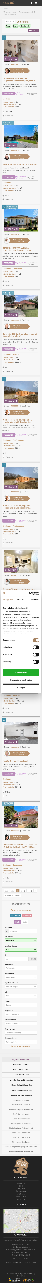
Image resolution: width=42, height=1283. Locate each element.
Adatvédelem (21, 1197)
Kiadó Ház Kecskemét (21, 1114)
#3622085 (15, 492)
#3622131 (15, 64)
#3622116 (15, 150)
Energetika (21, 1189)
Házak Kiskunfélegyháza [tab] (21, 1085)
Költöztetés (21, 1194)
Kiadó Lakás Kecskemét (21, 1133)
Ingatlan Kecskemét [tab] (21, 1059)
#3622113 (15, 234)
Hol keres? (9, 936)
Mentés (34, 30)
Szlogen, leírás (10, 1038)
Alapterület (9, 1010)
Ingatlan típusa (11, 946)
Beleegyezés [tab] (8, 600)
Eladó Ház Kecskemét (21, 1119)
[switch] (36, 647)
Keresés (16, 915)
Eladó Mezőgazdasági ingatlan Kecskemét (21, 1147)
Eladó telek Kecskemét (21, 1105)
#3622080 (15, 575)
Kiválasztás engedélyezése (21, 680)
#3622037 (15, 831)
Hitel (21, 1186)
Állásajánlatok (21, 1191)
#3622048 (15, 747)
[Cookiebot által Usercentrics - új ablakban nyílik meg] (29, 593)
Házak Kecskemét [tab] (21, 1065)
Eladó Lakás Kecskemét (21, 1137)
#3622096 (15, 320)
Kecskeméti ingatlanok (21, 1100)
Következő (9, 895)
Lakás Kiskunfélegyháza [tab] (21, 1090)
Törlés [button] (28, 915)
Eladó (17, 922)
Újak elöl (9, 21)
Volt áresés (9, 964)
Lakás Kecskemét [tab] (21, 1070)
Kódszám (8, 927)
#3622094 (15, 406)
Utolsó (17, 895)
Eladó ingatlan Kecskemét (21, 1123)
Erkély (7, 1001)
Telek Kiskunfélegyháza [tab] (21, 1095)
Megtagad (21, 688)
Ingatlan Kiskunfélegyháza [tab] (21, 1080)
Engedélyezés (21, 672)
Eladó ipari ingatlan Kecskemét (21, 1109)
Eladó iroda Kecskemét (21, 1142)
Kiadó (25, 922)
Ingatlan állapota (11, 983)
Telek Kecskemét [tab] (21, 1075)
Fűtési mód (9, 973)
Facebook (21, 1199)
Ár (6, 955)
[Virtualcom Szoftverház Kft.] (15, 1279)
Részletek (8, 93)
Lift (6, 992)
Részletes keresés (20, 910)
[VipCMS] (28, 1279)
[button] (20, 115)
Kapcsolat (21, 1183)
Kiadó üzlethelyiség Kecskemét (21, 1151)
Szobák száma (10, 1019)
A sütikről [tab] (34, 600)
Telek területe (10, 1029)
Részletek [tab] (21, 600)
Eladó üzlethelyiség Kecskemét (21, 1128)
